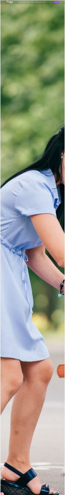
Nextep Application (38, 2)
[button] (56, 2)
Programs (28, 2)
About (24, 2)
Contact (44, 2)
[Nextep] (10, 2)
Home (21, 2)
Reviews (32, 2)
